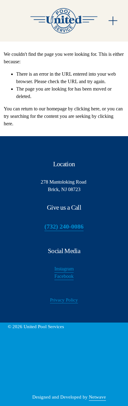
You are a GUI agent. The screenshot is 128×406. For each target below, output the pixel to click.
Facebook (64, 276)
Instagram (64, 268)
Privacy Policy (64, 299)
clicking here (86, 108)
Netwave (97, 397)
